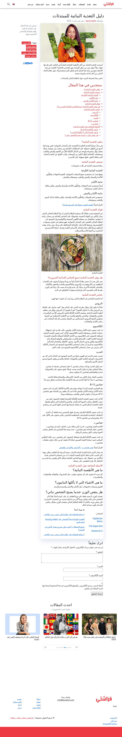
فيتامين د (94, 123)
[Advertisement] (61, 676)
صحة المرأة (31, 49)
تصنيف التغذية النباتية (92, 92)
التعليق (99, 552)
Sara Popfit (91, 20)
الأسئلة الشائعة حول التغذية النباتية (86, 126)
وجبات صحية (31, 56)
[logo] (109, 4)
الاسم (100, 566)
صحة (95, 4)
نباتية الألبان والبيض (90, 101)
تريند (47, 4)
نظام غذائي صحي (29, 53)
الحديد (96, 118)
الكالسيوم (94, 115)
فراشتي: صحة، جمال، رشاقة (21, 717)
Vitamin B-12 (97, 530)
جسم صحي (31, 46)
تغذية (89, 4)
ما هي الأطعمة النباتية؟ (89, 129)
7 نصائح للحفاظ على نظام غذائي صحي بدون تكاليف (63, 514)
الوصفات (82, 4)
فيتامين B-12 (93, 121)
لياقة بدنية (66, 4)
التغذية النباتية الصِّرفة (89, 95)
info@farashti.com (65, 700)
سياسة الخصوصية (110, 723)
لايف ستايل (40, 4)
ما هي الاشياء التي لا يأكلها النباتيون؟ (84, 132)
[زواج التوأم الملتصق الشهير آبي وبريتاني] (22, 624)
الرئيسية (113, 717)
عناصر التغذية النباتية (92, 109)
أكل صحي (26, 43)
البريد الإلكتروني (96, 575)
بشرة (53, 4)
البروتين (95, 112)
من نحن (30, 4)
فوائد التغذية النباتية (92, 103)
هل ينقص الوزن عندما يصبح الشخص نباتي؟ (81, 135)
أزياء (59, 4)
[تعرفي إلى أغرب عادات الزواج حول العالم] (99, 624)
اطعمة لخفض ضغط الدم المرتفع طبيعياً (78, 204)
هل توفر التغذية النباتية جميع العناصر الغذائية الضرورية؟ (78, 106)
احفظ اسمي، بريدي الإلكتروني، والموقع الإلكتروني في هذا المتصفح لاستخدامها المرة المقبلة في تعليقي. (72, 587)
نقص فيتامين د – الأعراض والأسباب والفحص (76, 447)
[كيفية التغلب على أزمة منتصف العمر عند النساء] (61, 624)
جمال (74, 4)
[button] (76, 647)
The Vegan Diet (96, 526)
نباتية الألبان (93, 98)
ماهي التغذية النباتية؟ (92, 89)
